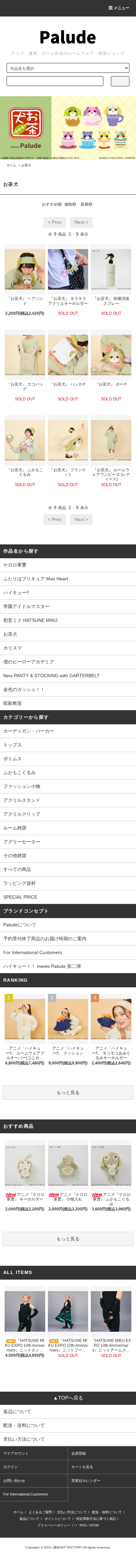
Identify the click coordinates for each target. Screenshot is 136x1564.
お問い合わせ (14, 1481)
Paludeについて (19, 924)
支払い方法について (72, 1512)
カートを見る (82, 1467)
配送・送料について (107, 1512)
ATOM (94, 1525)
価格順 (70, 204)
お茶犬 (26, 165)
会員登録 (78, 1453)
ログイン (10, 1467)
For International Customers (32, 952)
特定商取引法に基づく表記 (96, 1519)
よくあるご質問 (40, 1512)
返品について (29, 1519)
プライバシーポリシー (53, 1525)
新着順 (86, 204)
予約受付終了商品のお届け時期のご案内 (44, 938)
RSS (83, 1525)
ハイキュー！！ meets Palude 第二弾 (42, 966)
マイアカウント (16, 1453)
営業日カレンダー (85, 1481)
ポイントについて (58, 1519)
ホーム (12, 165)
